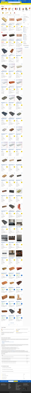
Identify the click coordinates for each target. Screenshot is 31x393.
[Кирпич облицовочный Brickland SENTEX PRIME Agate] (12, 129)
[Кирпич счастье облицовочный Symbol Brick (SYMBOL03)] (12, 253)
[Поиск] (21, 2)
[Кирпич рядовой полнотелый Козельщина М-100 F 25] (12, 268)
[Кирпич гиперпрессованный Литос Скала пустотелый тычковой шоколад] (12, 35)
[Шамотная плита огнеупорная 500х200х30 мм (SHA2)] (4, 145)
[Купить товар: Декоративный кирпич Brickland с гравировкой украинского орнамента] (7, 260)
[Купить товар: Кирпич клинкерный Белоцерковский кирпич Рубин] (21, 213)
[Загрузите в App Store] (25, 388)
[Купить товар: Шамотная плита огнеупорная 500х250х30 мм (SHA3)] (21, 136)
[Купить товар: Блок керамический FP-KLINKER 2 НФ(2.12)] (14, 57)
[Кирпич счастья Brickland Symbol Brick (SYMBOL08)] (4, 238)
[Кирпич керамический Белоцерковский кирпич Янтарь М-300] (12, 283)
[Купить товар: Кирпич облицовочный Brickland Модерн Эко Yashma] (7, 213)
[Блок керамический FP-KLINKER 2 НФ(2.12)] (12, 51)
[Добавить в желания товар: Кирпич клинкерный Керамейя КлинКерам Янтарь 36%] (7, 265)
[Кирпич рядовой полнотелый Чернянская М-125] (4, 297)
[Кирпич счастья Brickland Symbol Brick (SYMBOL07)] (12, 222)
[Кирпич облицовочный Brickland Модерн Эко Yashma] (4, 206)
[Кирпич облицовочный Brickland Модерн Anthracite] (4, 98)
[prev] (28, 327)
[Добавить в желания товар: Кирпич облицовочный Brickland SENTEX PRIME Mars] (7, 157)
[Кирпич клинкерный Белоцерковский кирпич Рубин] (19, 206)
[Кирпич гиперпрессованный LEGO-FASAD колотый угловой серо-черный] (4, 51)
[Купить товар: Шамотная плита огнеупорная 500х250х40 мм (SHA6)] (21, 151)
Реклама (9, 388)
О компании (9, 384)
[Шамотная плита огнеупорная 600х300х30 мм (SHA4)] (4, 82)
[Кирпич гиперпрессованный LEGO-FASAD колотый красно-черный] (4, 66)
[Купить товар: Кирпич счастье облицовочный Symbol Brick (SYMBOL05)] (14, 244)
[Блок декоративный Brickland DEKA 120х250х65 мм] (12, 191)
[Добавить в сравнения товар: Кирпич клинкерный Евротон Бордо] (14, 80)
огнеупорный (3, 343)
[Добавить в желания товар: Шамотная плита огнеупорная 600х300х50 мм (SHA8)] (14, 95)
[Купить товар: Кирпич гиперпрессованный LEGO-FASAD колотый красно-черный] (7, 73)
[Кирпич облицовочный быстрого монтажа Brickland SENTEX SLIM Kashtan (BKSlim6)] (19, 160)
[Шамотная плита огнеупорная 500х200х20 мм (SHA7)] (19, 51)
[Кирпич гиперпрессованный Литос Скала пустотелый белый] (19, 66)
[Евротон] (14, 13)
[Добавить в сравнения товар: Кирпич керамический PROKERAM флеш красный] (7, 309)
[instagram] (22, 381)
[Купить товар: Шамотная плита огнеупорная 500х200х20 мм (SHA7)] (21, 57)
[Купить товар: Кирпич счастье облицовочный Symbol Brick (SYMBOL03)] (14, 260)
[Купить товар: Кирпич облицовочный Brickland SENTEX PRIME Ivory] (7, 136)
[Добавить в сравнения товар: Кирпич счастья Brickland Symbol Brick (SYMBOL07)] (14, 220)
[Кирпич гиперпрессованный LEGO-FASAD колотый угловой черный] (12, 311)
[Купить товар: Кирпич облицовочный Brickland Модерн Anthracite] (7, 104)
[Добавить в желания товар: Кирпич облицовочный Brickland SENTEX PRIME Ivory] (7, 126)
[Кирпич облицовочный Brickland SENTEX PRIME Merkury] (19, 191)
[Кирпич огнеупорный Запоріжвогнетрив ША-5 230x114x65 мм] (4, 19)
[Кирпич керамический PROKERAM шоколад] (19, 283)
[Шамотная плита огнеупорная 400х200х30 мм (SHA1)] (12, 66)
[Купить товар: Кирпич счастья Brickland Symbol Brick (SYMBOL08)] (7, 244)
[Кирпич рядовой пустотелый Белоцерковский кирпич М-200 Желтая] (19, 35)
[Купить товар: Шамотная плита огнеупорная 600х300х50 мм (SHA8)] (14, 104)
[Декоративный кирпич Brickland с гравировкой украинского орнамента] (4, 253)
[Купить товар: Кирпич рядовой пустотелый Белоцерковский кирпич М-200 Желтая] (21, 42)
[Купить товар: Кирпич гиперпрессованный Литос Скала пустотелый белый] (21, 73)
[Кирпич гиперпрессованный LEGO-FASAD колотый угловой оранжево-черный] (4, 222)
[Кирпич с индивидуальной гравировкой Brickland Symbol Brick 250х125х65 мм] (19, 253)
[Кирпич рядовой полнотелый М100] (12, 297)
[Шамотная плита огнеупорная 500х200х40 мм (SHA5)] (12, 145)
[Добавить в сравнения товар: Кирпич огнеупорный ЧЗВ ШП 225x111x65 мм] (14, 17)
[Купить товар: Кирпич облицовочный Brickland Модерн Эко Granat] (7, 197)
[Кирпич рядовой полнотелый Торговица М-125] (19, 311)
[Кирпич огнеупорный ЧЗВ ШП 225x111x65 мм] (12, 19)
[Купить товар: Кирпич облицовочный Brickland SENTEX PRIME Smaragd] (21, 120)
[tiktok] (25, 381)
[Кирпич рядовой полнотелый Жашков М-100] (4, 283)
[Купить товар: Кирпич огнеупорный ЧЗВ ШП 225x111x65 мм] (14, 26)
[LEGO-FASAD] (3, 13)
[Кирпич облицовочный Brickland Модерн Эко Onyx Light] (12, 160)
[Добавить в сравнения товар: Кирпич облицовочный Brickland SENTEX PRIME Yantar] (7, 173)
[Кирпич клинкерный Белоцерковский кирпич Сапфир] (19, 297)
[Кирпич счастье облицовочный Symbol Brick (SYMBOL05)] (12, 238)
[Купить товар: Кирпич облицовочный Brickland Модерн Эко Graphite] (21, 182)
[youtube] (20, 381)
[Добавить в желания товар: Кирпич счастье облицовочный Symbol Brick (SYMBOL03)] (14, 250)
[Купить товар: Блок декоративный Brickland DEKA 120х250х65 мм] (14, 197)
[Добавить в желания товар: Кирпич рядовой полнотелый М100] (14, 294)
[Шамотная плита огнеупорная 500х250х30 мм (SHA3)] (19, 129)
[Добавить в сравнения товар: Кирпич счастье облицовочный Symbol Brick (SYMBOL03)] (14, 251)
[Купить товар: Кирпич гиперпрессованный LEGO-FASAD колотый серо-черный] (7, 120)
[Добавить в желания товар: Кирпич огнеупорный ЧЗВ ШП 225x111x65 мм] (14, 16)
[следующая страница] (17, 324)
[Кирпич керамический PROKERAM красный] (19, 268)
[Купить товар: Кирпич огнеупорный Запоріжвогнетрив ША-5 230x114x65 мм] (7, 26)
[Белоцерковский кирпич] (10, 13)
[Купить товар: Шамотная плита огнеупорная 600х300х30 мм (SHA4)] (7, 89)
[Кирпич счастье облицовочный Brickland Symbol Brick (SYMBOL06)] (19, 238)
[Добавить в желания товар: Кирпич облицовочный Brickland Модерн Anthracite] (7, 95)
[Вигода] (24, 0)
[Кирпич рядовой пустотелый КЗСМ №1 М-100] (19, 19)
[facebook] (19, 381)
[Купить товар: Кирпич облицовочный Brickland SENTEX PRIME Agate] (14, 136)
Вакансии (9, 386)
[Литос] (7, 13)
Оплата (16, 384)
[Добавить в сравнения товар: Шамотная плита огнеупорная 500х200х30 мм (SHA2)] (7, 142)
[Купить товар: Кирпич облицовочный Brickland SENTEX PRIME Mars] (7, 167)
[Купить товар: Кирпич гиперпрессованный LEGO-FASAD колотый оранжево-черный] (14, 213)
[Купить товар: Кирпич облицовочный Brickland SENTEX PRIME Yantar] (7, 182)
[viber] (23, 381)
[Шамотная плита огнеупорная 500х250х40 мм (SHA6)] (19, 145)
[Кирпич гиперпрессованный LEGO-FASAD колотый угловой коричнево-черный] (19, 98)
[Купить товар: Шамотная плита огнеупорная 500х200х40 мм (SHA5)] (14, 151)
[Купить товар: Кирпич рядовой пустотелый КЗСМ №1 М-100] (21, 26)
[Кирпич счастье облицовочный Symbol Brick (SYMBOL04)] (19, 222)
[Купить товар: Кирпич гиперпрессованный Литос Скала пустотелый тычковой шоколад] (14, 42)
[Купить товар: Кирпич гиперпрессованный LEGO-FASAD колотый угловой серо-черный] (7, 58)
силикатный (3, 342)
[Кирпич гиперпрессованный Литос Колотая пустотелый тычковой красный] (4, 35)
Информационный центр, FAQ (4, 384)
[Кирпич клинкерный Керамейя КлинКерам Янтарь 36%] (4, 268)
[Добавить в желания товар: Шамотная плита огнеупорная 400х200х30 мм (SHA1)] (14, 63)
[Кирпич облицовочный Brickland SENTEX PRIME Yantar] (4, 175)
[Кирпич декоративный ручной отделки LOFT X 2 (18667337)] (12, 175)
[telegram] (26, 381)
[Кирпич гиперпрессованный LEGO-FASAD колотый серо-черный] (4, 114)
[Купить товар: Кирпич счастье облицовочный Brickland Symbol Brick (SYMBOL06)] (21, 244)
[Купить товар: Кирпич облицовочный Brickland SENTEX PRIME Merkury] (21, 197)
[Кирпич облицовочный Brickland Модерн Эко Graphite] (19, 175)
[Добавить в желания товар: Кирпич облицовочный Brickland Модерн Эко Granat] (7, 188)
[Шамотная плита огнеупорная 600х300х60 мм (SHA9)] (19, 82)
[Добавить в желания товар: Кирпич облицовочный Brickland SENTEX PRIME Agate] (14, 126)
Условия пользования (25, 384)
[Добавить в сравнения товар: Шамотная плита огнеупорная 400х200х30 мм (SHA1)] (14, 64)
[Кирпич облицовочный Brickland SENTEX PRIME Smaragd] (19, 114)
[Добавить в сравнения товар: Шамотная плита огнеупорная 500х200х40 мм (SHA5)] (14, 142)
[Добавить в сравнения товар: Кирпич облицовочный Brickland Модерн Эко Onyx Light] (14, 158)
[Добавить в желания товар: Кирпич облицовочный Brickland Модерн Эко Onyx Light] (14, 157)
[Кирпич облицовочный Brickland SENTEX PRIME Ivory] (4, 129)
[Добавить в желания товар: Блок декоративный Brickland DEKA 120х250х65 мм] (14, 188)
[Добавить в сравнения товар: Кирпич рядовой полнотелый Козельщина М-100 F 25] (14, 266)
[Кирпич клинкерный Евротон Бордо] (12, 82)
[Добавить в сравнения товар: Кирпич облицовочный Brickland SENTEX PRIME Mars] (7, 158)
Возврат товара (17, 386)
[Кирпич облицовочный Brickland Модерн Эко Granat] (4, 191)
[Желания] (25, 2)
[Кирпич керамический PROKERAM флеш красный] (4, 311)
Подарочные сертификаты (18, 388)
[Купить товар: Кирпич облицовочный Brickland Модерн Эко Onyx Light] (14, 167)
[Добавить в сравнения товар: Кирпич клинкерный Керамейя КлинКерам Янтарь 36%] (7, 266)
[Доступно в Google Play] (25, 389)
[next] (29, 327)
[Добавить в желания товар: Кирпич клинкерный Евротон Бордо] (14, 79)
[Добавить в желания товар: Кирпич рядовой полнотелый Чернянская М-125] (7, 294)
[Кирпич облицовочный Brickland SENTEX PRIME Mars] (4, 160)
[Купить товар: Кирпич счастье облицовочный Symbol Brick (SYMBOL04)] (21, 228)
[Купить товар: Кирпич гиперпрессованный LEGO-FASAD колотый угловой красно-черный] (14, 120)
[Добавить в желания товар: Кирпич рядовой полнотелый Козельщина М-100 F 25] (14, 265)
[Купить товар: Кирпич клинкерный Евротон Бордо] (14, 89)
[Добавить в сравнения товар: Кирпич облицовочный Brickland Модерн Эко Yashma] (7, 204)
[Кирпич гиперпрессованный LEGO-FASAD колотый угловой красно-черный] (12, 114)
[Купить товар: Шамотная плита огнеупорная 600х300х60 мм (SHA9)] (21, 89)
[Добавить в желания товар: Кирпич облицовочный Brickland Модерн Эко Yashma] (7, 203)
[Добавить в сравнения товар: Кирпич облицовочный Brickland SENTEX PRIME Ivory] (7, 127)
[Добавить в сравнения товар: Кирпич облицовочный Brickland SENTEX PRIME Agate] (14, 127)
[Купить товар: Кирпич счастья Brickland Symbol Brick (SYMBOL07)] (14, 228)
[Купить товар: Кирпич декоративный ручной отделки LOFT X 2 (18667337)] (14, 182)
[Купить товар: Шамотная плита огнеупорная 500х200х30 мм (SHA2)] (7, 151)
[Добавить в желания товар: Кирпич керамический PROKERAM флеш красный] (7, 308)
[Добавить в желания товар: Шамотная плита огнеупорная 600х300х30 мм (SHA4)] (7, 79)
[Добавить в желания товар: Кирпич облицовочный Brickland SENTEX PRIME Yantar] (7, 172)
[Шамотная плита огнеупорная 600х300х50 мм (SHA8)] (12, 98)
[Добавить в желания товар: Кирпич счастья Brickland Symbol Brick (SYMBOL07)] (14, 219)
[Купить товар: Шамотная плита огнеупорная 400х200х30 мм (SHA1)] (14, 73)
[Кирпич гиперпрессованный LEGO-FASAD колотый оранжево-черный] (12, 206)
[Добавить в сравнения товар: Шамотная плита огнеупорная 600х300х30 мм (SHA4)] (7, 80)
